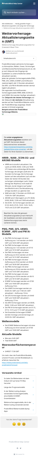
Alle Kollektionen (7, 24)
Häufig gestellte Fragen (22, 24)
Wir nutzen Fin (20, 454)
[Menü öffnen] (34, 3)
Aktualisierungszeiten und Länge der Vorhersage (18, 26)
